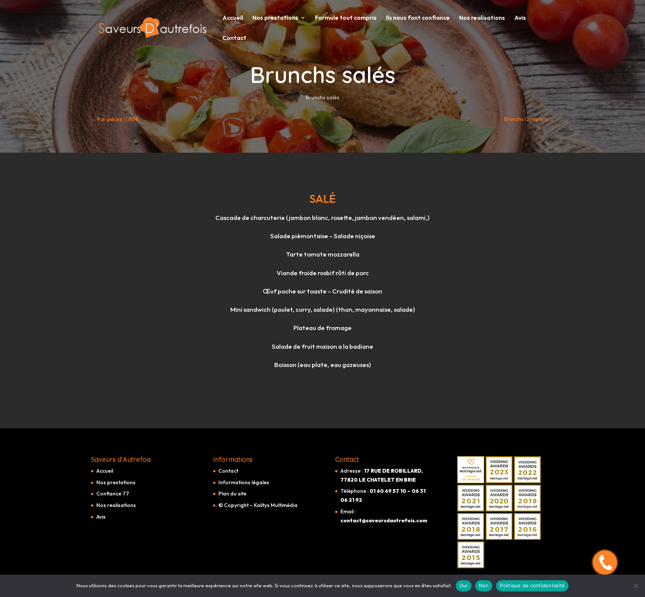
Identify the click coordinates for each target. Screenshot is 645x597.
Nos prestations (275, 18)
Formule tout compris (346, 18)
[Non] (635, 586)
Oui (463, 585)
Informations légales (243, 482)
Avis (520, 18)
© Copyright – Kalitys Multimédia (257, 505)
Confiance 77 (112, 493)
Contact (234, 38)
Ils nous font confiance (418, 18)
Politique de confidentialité (532, 585)
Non (484, 585)
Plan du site (232, 493)
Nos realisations (482, 18)
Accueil (232, 18)
